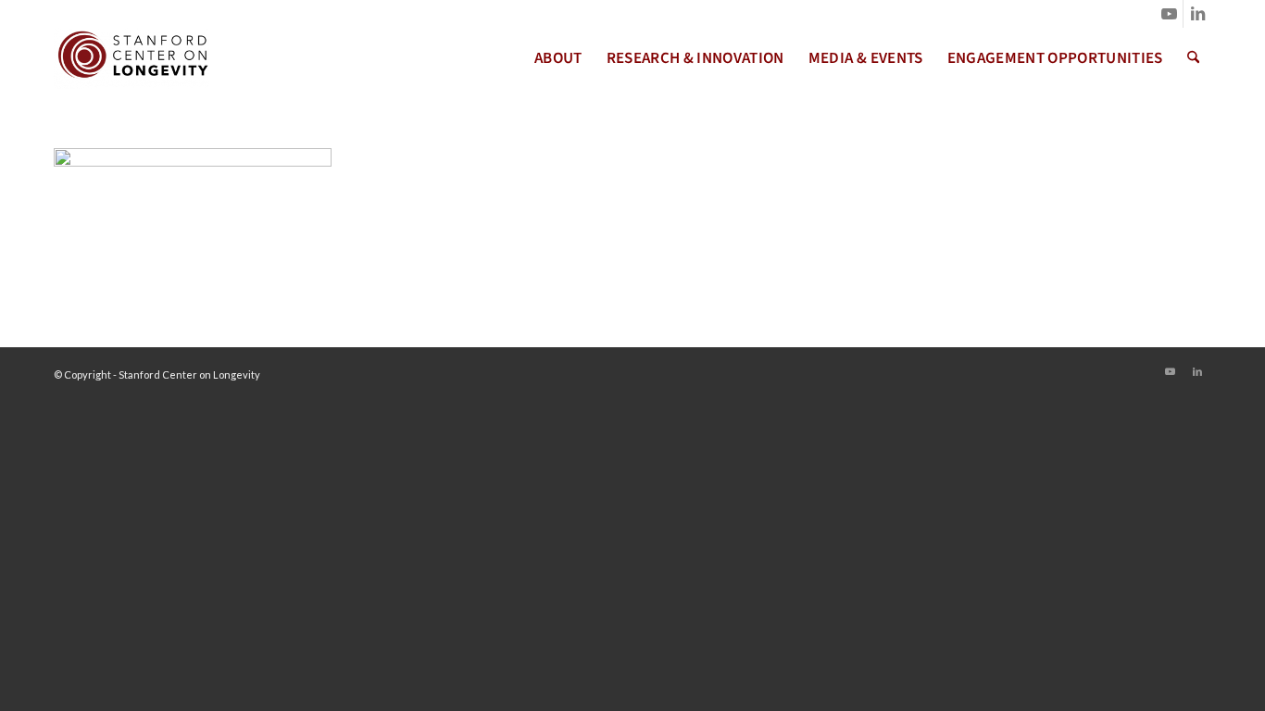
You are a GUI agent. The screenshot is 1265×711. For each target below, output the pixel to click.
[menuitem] (558, 58)
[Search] (1193, 58)
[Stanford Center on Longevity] (131, 58)
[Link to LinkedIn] (1197, 14)
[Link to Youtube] (1169, 14)
